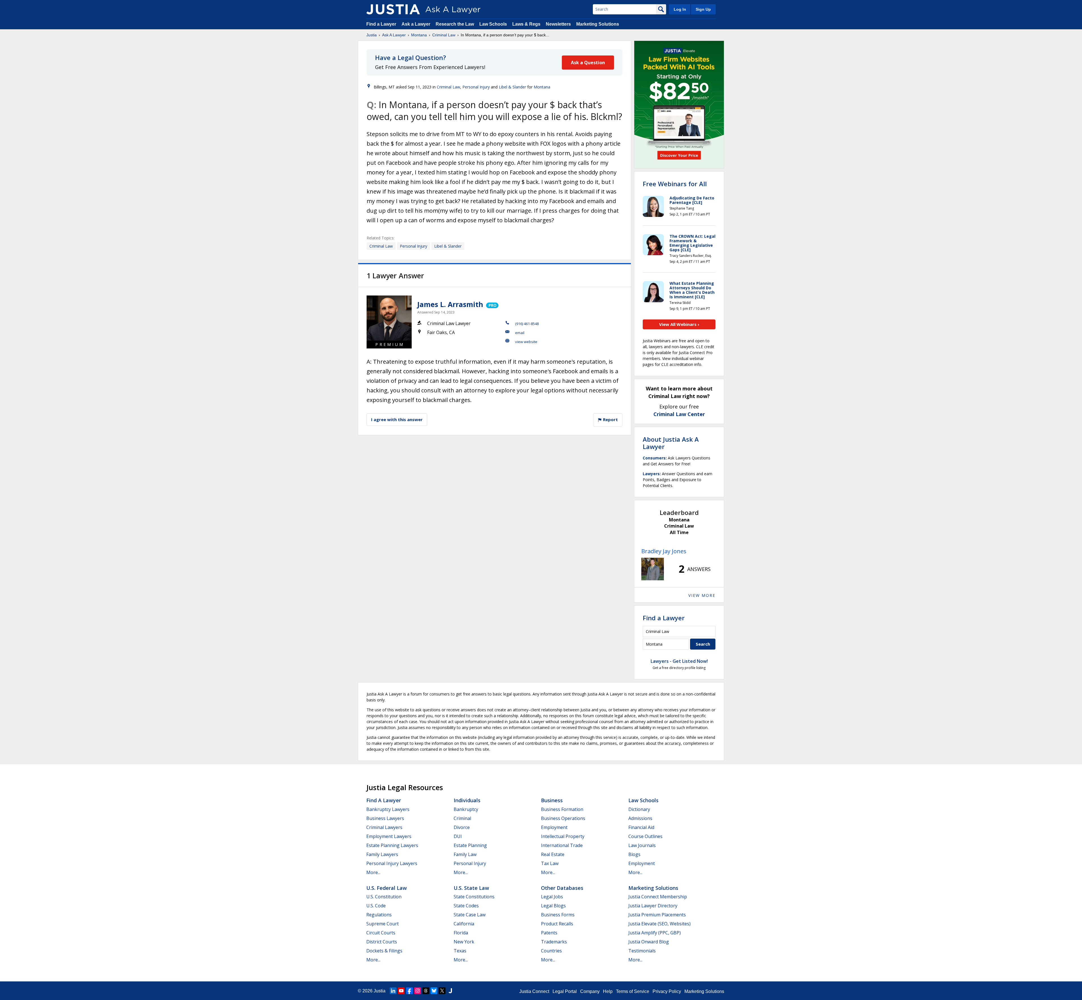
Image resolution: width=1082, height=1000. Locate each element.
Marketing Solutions (597, 24)
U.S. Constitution (384, 897)
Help (608, 991)
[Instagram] (417, 990)
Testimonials (642, 951)
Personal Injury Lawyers (391, 863)
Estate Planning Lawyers (392, 845)
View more (701, 595)
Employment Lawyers (388, 836)
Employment (554, 827)
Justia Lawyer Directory (652, 906)
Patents (549, 933)
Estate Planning (470, 845)
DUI (458, 836)
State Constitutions (474, 897)
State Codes (466, 906)
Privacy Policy (667, 991)
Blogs (634, 854)
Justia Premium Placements (657, 915)
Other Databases (562, 888)
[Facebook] (409, 990)
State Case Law (469, 915)
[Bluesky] (434, 990)
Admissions (640, 818)
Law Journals (642, 845)
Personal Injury (476, 87)
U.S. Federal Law (386, 888)
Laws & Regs (526, 24)
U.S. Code (376, 906)
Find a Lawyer (381, 24)
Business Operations (563, 818)
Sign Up (703, 9)
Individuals (467, 800)
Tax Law (549, 863)
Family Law (465, 854)
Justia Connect (534, 991)
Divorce (462, 827)
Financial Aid (641, 827)
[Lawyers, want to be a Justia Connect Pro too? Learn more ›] (491, 304)
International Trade (562, 845)
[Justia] (393, 9)
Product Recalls (557, 924)
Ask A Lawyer (394, 35)
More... (373, 872)
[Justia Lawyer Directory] (450, 990)
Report (610, 419)
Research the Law (455, 24)
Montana (419, 35)
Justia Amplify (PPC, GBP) (654, 933)
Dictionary (639, 809)
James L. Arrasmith (450, 304)
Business (552, 800)
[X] (442, 990)
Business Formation (562, 809)
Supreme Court (382, 924)
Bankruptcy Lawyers (387, 809)
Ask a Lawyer (416, 24)
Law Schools (493, 24)
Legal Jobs (552, 897)
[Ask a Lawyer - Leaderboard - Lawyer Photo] (652, 569)
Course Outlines (645, 836)
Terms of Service (632, 991)
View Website (526, 341)
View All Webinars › (679, 324)
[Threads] (425, 990)
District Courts (381, 942)
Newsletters (558, 24)
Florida (461, 933)
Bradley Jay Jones (663, 551)
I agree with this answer (397, 419)
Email (519, 332)
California (464, 924)
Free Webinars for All (675, 183)
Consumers (654, 458)
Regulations (379, 915)
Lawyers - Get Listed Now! (679, 661)
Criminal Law (443, 35)
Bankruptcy (466, 809)
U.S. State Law (471, 888)
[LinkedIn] (393, 990)
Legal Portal (565, 991)
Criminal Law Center (679, 414)
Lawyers (651, 473)
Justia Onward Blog (648, 942)
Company (590, 991)
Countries (551, 951)
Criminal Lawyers (384, 827)
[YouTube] (401, 990)
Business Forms (558, 915)
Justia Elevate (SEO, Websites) (659, 924)
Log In (680, 9)
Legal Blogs (553, 906)
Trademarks (554, 942)
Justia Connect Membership (657, 897)
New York (464, 942)
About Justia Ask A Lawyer (671, 443)
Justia (371, 35)
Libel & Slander (512, 87)
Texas (460, 951)
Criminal (462, 818)
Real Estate (552, 854)
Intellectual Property (562, 836)
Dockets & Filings (384, 951)
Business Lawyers (385, 818)
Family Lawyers (382, 854)
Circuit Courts (380, 933)
